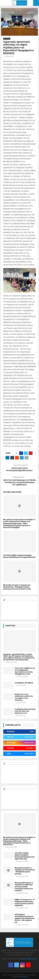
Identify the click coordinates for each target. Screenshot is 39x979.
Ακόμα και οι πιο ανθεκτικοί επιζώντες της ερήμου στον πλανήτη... (24, 697)
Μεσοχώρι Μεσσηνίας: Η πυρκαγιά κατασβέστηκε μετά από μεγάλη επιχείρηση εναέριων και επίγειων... (24, 886)
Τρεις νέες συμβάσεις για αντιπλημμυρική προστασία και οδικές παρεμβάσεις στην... (25, 671)
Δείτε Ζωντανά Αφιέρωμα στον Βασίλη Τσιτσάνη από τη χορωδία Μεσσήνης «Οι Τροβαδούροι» (19, 482)
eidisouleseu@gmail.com (28, 959)
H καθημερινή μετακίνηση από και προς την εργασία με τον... (25, 711)
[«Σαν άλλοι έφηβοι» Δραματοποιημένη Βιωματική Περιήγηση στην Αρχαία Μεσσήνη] (8, 855)
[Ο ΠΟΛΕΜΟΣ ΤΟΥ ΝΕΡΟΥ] (8, 685)
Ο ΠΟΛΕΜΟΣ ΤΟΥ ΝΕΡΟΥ (24, 683)
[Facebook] (10, 965)
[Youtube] (28, 965)
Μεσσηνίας (7, 38)
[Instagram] (22, 965)
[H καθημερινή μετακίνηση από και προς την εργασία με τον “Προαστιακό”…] (8, 711)
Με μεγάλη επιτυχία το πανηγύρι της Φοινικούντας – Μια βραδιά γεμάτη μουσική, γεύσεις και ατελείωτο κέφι (17, 587)
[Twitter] (16, 965)
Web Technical (23, 977)
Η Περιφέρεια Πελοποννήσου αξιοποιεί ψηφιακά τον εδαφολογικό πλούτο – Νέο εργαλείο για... (25, 918)
